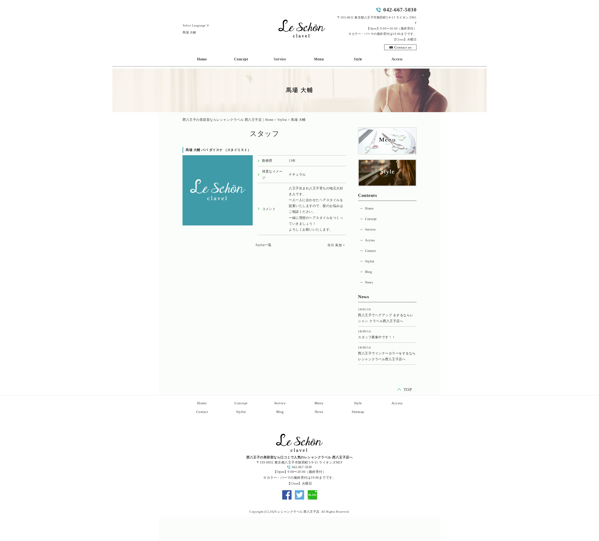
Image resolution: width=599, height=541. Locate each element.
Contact (370, 251)
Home (202, 59)
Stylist (282, 119)
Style (358, 59)
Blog (368, 272)
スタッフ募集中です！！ (376, 337)
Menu (319, 59)
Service (280, 59)
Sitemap (358, 412)
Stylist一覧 (264, 245)
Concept (241, 59)
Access (397, 59)
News (369, 282)
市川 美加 (334, 245)
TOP (408, 388)
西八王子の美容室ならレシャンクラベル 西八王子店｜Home (228, 119)
